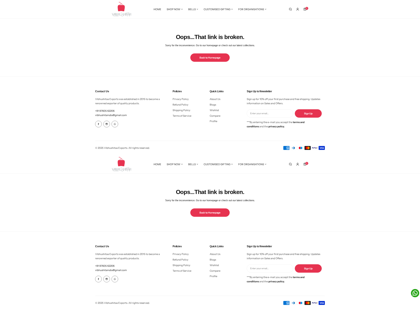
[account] (297, 9)
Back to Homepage (210, 57)
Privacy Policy (181, 99)
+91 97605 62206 (105, 110)
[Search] (290, 9)
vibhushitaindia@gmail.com (111, 115)
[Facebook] (98, 124)
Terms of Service (182, 115)
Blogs (213, 104)
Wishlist (214, 110)
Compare (215, 115)
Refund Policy (180, 104)
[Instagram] (106, 124)
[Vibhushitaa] (122, 9)
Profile (213, 121)
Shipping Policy (181, 110)
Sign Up (308, 113)
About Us (215, 99)
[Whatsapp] (115, 124)
